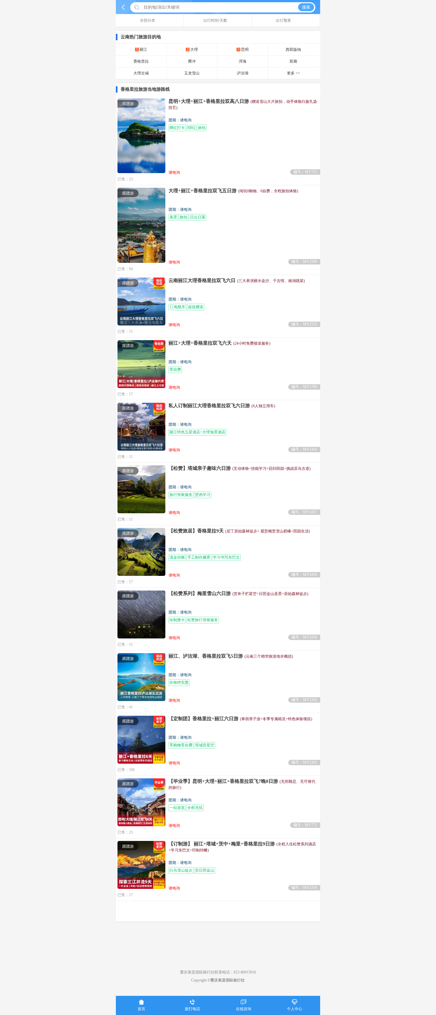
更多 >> (293, 73)
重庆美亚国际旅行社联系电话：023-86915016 (218, 972)
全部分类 (147, 20)
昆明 (243, 49)
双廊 (293, 61)
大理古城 (141, 73)
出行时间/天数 (215, 20)
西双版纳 (293, 49)
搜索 (306, 7)
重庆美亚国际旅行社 (227, 980)
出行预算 (283, 20)
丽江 (141, 49)
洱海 (242, 61)
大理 (192, 49)
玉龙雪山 (191, 73)
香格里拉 (141, 61)
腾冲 (192, 61)
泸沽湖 (242, 73)
